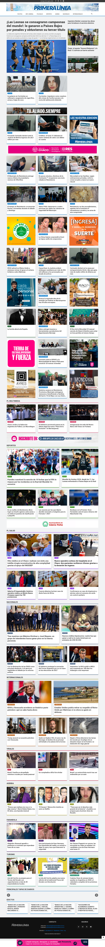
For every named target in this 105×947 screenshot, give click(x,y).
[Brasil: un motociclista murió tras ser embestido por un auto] (83, 760)
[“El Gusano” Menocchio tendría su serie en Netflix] (52, 795)
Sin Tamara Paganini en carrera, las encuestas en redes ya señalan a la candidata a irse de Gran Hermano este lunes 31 (83, 846)
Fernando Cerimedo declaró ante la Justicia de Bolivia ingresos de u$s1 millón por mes (20, 137)
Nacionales (66, 14)
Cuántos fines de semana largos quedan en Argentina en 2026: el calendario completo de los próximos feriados (83, 881)
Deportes (49, 14)
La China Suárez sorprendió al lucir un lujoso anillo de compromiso (51, 238)
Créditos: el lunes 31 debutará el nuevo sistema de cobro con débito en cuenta (51, 137)
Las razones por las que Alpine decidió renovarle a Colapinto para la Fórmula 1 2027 (52, 512)
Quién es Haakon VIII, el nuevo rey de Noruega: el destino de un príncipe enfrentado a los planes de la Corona (52, 740)
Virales (9, 769)
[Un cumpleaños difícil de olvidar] (52, 760)
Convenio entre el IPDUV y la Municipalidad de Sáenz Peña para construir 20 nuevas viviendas (51, 361)
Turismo (9, 875)
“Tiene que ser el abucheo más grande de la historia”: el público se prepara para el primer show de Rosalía (83, 810)
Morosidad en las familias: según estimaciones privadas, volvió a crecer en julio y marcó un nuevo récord (82, 179)
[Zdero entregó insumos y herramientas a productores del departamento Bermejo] (52, 317)
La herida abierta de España (17, 329)
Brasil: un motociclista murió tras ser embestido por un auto (83, 773)
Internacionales (78, 14)
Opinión (9, 326)
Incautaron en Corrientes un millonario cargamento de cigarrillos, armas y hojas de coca (20, 98)
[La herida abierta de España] (21, 317)
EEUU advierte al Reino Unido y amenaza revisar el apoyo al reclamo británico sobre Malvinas (20, 270)
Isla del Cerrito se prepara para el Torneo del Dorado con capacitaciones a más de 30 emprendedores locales (19, 881)
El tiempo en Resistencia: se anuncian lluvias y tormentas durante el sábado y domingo (21, 208)
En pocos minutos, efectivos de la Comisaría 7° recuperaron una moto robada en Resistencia (52, 178)
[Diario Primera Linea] (52, 7)
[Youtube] (63, 1)
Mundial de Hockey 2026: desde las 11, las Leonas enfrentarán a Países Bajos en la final (79, 480)
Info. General (29, 14)
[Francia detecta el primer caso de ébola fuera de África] (52, 579)
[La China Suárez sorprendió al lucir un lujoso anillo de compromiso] (52, 225)
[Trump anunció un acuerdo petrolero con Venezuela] (21, 726)
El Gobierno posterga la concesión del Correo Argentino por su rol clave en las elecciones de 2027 (52, 668)
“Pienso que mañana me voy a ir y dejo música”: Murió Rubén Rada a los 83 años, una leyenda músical (21, 809)
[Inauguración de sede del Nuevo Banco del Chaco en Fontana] (83, 412)
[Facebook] (56, 1)
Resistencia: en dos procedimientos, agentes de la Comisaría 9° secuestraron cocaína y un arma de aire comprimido (83, 209)
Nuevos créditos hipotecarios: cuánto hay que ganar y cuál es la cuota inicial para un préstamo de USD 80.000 (79, 638)
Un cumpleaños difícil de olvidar (50, 772)
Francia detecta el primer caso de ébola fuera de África (51, 592)
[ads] (37, 111)
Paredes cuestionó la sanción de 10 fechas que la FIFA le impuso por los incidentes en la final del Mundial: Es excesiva (31, 481)
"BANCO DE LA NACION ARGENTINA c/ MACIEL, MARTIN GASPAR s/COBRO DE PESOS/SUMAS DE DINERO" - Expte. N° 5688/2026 (41, 909)
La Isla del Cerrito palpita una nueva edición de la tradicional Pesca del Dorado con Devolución (52, 880)
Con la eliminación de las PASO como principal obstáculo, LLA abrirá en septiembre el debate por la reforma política (21, 669)
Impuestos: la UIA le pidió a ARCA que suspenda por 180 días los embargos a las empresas (82, 668)
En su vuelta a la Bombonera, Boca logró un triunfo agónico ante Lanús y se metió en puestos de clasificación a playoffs (21, 513)
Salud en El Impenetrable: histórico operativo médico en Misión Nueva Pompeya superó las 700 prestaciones (20, 594)
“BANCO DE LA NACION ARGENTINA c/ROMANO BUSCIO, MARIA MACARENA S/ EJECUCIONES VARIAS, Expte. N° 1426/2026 (16, 909)
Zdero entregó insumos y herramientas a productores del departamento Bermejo (50, 331)
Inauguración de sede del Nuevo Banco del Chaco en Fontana (81, 425)
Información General (43, 132)
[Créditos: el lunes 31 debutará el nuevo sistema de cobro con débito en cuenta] (52, 123)
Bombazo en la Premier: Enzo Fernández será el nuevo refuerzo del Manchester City (83, 512)
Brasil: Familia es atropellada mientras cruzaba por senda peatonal (20, 773)
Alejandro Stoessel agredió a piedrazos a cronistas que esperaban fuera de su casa (20, 845)
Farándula (10, 840)
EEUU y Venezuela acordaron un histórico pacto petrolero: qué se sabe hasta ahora (27, 708)
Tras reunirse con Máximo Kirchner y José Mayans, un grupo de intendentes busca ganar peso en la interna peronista (30, 638)
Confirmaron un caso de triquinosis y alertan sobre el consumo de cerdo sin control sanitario (83, 593)
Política (19, 14)
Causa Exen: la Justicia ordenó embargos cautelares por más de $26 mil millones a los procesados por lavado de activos (52, 271)
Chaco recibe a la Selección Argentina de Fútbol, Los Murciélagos (21, 425)
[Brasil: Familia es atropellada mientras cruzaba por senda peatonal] (21, 760)
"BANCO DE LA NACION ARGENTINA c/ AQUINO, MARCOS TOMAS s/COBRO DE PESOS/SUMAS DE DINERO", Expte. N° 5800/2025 (64, 909)
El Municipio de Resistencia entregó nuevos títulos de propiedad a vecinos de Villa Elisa (20, 178)
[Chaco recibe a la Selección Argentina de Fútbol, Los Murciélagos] (21, 412)
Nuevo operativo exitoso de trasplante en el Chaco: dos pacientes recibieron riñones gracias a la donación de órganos (75, 563)
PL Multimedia (10, 421)
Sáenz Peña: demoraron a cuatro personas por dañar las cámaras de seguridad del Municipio (51, 208)
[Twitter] (61, 1)
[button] (92, 14)
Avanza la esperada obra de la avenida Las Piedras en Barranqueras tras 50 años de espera (52, 300)
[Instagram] (58, 1)
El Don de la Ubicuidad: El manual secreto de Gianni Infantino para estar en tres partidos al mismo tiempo (83, 331)
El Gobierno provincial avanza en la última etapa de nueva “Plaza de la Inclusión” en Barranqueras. (51, 426)
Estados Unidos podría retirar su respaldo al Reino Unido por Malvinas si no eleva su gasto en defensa (75, 709)
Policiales (40, 14)
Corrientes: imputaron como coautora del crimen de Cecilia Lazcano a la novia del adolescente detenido (52, 98)
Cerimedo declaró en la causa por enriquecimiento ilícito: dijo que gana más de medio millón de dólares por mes (83, 271)
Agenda (57, 14)
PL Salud (9, 557)
